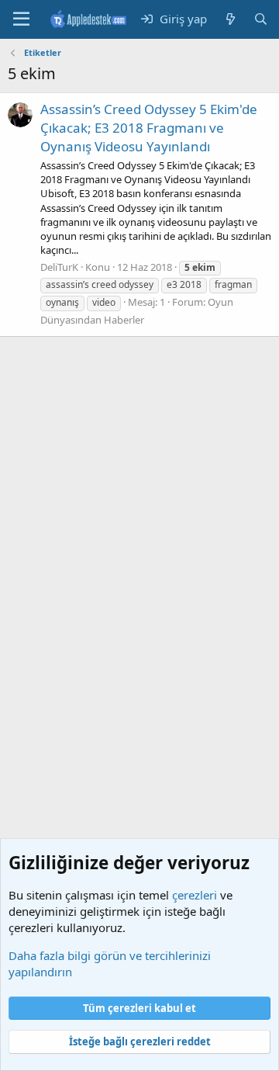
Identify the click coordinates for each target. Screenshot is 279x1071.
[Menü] (21, 19)
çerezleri (194, 895)
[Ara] (261, 19)
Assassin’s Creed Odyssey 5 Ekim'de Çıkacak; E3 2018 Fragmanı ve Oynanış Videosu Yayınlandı (148, 127)
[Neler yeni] (230, 19)
